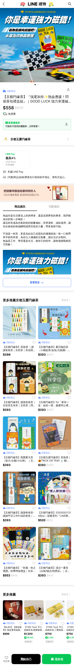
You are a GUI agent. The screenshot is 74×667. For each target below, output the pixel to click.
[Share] (68, 89)
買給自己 (26, 659)
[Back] (4, 4)
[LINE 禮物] (37, 4)
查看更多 (35, 282)
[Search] (69, 4)
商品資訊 (20, 206)
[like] (34, 342)
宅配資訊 (54, 206)
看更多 (65, 300)
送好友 (59, 659)
